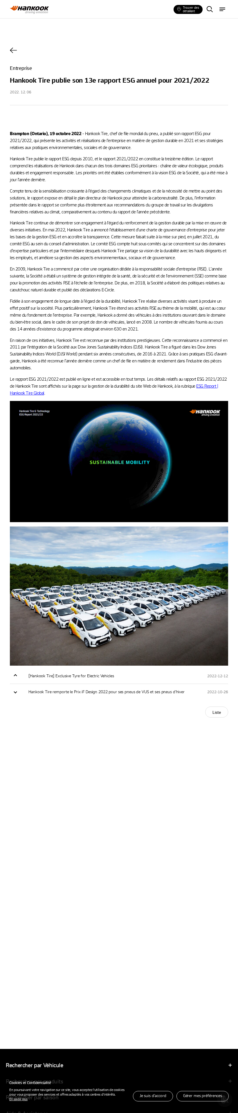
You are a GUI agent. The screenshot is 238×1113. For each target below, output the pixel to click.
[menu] (222, 9)
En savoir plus (18, 1099)
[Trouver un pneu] (209, 9)
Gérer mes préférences (202, 1095)
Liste (216, 712)
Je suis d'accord (153, 1095)
